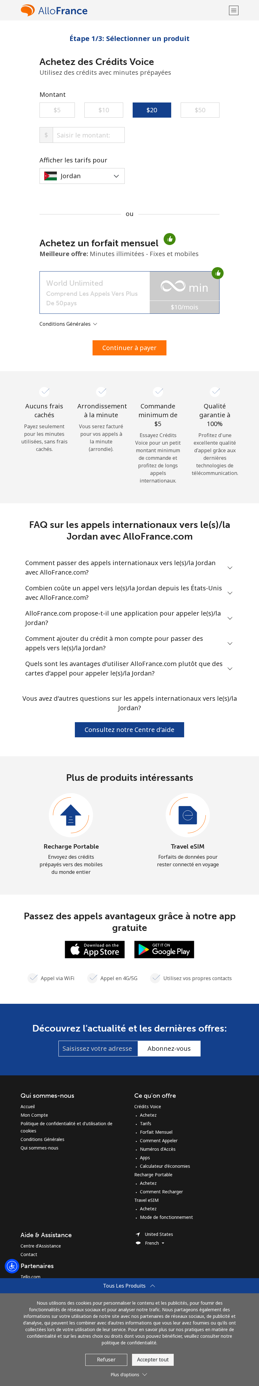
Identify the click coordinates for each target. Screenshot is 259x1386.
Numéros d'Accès (158, 1149)
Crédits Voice (147, 1106)
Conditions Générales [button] (65, 323)
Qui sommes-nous (39, 1148)
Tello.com (30, 1277)
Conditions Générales (42, 1139)
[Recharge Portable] (71, 815)
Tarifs (145, 1123)
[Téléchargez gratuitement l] (95, 948)
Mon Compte (34, 1115)
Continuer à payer (129, 347)
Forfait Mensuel (156, 1132)
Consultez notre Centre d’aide (129, 729)
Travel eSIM (188, 846)
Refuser (106, 1359)
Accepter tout (153, 1359)
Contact (29, 1254)
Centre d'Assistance (41, 1246)
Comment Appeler (159, 1140)
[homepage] (124, 10)
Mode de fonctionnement (166, 1217)
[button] (233, 10)
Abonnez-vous (169, 1048)
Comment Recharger (161, 1192)
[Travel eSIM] (188, 815)
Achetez (148, 1115)
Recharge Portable (71, 846)
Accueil (28, 1106)
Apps (145, 1158)
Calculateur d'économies (165, 1166)
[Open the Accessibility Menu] (12, 1266)
